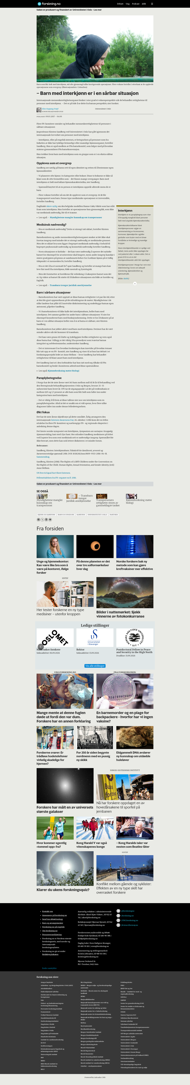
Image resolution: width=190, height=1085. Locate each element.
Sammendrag (43, 457)
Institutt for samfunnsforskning (52, 1040)
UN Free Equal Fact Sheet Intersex (53, 473)
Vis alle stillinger (95, 666)
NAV (42, 1057)
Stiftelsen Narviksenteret (129, 1018)
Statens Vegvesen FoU (128, 1015)
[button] (41, 647)
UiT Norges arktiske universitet (132, 1033)
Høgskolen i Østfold (48, 1027)
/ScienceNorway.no (129, 925)
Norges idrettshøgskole (89, 1044)
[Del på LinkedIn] (46, 520)
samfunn (81, 515)
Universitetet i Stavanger (129, 1049)
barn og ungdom (66, 515)
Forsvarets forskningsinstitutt (51, 1009)
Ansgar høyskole (47, 982)
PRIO (122, 985)
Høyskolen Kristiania (48, 1036)
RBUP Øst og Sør (126, 988)
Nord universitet (86, 1026)
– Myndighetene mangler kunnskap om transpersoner (75, 217)
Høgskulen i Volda (47, 1030)
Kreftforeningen (46, 1046)
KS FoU (43, 1043)
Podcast (135, 4)
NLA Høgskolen (86, 982)
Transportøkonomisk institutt (131, 1030)
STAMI (123, 1012)
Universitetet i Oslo (127, 1046)
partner (114, 515)
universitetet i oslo (97, 515)
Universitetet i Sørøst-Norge (130, 1052)
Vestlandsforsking (127, 1058)
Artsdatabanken (46, 988)
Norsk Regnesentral (88, 1051)
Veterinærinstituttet (128, 1061)
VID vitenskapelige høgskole (131, 1064)
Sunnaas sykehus (127, 1021)
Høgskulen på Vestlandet (49, 1033)
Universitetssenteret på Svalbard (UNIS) (135, 1055)
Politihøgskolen (126, 982)
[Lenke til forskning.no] (74, 3)
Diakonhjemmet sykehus (49, 992)
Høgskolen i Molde (47, 1024)
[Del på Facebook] (38, 520)
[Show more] (135, 283)
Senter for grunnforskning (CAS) (132, 1003)
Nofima (83, 1023)
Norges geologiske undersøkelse (92, 1041)
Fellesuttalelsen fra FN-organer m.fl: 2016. (56, 478)
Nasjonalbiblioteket (87, 999)
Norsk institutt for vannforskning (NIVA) (95, 1063)
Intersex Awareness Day (62, 420)
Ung (128, 4)
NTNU (83, 996)
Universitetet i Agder (128, 1036)
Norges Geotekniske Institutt (91, 1032)
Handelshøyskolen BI (48, 1018)
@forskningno (127, 911)
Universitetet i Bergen (128, 1040)
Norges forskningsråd (89, 1038)
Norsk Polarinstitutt (88, 1047)
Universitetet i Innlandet (129, 1043)
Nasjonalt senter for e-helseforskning (94, 1011)
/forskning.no (127, 916)
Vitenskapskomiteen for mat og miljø (134, 1067)
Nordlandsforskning (88, 1029)
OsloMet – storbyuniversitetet (91, 1066)
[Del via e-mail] (50, 520)
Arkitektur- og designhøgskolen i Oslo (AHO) (57, 985)
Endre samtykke (49, 968)
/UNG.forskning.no (129, 920)
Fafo (42, 1000)
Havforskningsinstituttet (49, 1021)
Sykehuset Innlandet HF (129, 1024)
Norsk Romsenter (87, 1054)
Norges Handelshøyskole (90, 1035)
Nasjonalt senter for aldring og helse (93, 1008)
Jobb (144, 4)
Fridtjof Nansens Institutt (50, 1015)
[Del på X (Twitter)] (42, 520)
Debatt (120, 4)
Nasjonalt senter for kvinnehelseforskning (96, 1014)
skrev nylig (52, 206)
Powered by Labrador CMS (95, 1077)
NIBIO (43, 1061)
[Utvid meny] (152, 4)
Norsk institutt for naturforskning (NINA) (95, 1060)
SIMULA (123, 997)
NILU (42, 1069)
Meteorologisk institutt (49, 1054)
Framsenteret (45, 1012)
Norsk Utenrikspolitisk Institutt (92, 1057)
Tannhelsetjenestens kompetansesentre (135, 1027)
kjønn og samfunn (46, 515)
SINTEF (123, 1000)
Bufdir (126, 278)
